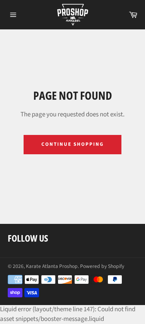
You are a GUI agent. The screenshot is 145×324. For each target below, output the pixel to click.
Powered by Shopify (102, 266)
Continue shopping (72, 144)
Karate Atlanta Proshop (52, 266)
